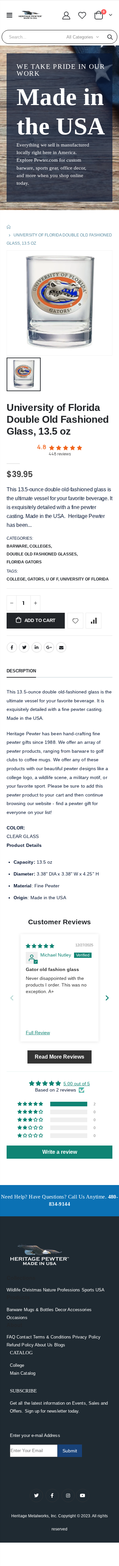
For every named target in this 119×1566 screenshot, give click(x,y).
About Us (44, 1344)
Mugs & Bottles (39, 1309)
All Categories (79, 37)
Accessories (79, 1309)
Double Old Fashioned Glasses (42, 554)
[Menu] (9, 15)
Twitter (24, 647)
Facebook (12, 647)
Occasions (17, 1317)
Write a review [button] (59, 1152)
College (17, 1365)
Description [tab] (21, 670)
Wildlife (14, 1289)
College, (17, 579)
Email (61, 647)
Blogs (59, 1344)
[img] (40, 946)
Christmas (32, 1289)
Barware (17, 546)
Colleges (40, 546)
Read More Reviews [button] (59, 1057)
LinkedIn (36, 647)
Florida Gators (24, 562)
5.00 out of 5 (76, 1083)
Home (9, 227)
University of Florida (84, 579)
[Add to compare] (93, 621)
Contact (24, 1337)
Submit (69, 1450)
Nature (49, 1289)
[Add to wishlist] (75, 621)
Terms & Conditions (52, 1337)
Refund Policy (20, 1344)
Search (110, 36)
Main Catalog (22, 1373)
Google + (49, 647)
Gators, (36, 579)
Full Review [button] (38, 1032)
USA (100, 1289)
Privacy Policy (86, 1337)
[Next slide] (107, 997)
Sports (88, 1289)
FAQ (11, 1337)
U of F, (53, 579)
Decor (60, 1309)
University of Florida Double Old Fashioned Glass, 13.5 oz (58, 419)
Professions (68, 1289)
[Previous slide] (12, 997)
